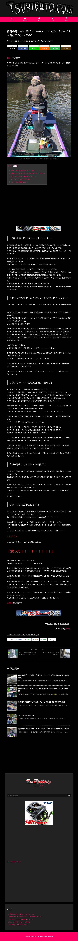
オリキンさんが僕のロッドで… (19, 182)
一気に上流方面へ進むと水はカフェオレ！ (22, 170)
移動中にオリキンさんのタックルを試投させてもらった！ (27, 173)
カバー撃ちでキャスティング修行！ (20, 179)
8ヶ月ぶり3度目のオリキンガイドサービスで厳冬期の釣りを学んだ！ (41, 702)
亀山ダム (33, 41)
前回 (8, 58)
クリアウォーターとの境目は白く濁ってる (22, 176)
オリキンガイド (48, 41)
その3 (9, 603)
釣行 (39, 41)
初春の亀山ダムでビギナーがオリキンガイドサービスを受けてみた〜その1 (43, 729)
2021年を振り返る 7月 (26, 715)
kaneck (68, 629)
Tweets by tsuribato (13, 862)
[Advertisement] (39, 200)
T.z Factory (43, 786)
